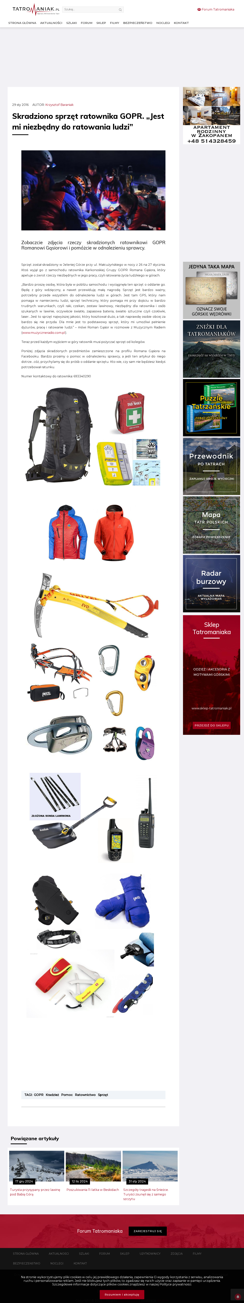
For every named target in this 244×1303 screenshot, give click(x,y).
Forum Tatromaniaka (217, 9)
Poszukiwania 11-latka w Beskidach (93, 1190)
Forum (86, 23)
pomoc (67, 1095)
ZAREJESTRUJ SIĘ (148, 1231)
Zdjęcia (177, 1253)
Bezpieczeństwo (137, 23)
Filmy (114, 23)
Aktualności (51, 23)
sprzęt (103, 1095)
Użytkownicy (150, 1253)
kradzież (52, 1095)
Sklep (101, 23)
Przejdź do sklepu (212, 725)
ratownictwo (85, 1095)
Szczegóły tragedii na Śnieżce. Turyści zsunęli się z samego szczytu (146, 1194)
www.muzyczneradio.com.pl (43, 333)
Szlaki (71, 23)
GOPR (38, 1095)
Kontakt (181, 23)
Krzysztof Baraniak (59, 105)
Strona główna (22, 23)
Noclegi (163, 23)
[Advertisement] (122, 57)
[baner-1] (211, 143)
